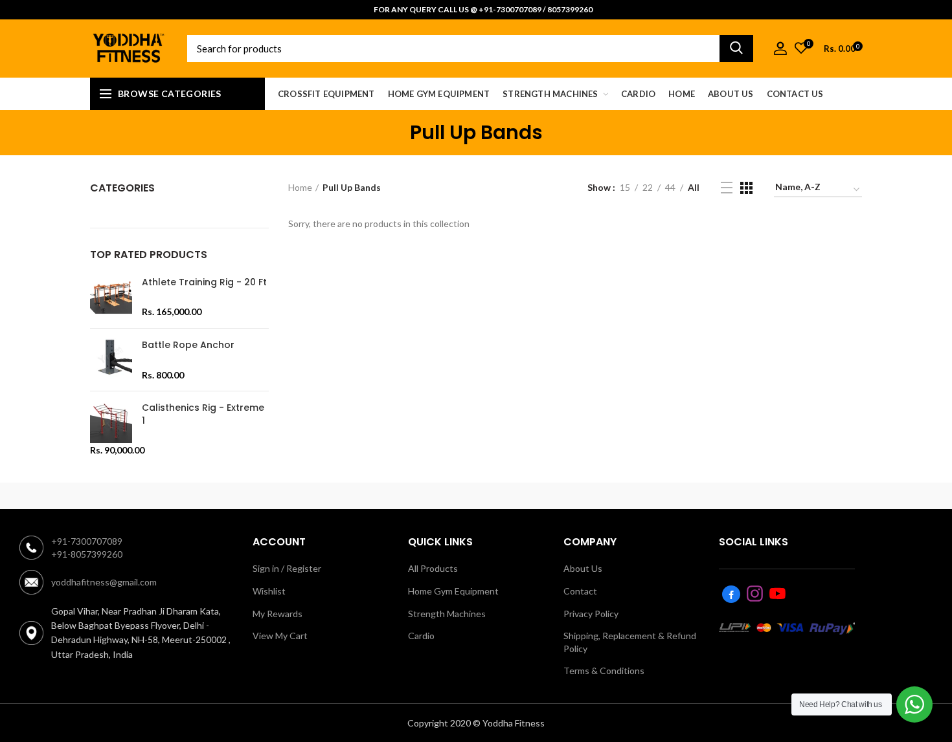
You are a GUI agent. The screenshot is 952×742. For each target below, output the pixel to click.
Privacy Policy (590, 613)
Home (300, 187)
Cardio (421, 635)
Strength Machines (447, 613)
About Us (582, 568)
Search (736, 48)
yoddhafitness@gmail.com (104, 581)
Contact (580, 590)
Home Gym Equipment (453, 590)
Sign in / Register (287, 568)
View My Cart (280, 635)
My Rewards (277, 613)
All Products (433, 568)
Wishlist (269, 590)
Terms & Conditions (603, 670)
